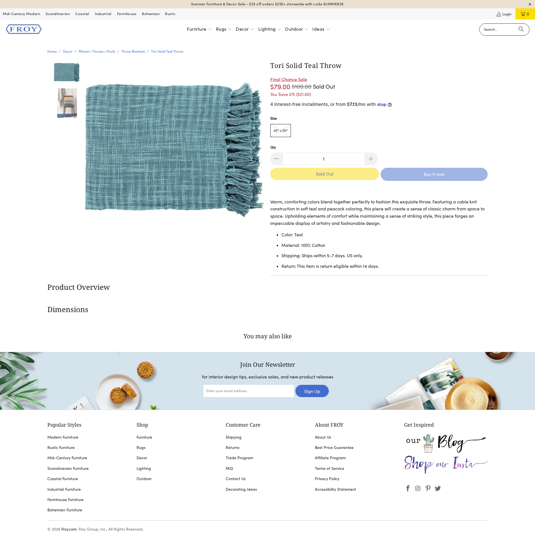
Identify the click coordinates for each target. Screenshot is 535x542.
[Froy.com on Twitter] (438, 488)
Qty (273, 147)
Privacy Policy (327, 478)
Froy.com (69, 529)
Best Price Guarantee (334, 447)
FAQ (229, 468)
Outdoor (144, 478)
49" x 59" (280, 130)
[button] (199, 29)
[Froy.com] (24, 29)
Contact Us (235, 478)
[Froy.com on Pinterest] (428, 488)
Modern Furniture (62, 437)
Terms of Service (329, 468)
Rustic (170, 13)
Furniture (144, 437)
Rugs (141, 447)
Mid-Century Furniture (67, 457)
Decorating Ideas (241, 489)
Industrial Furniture (64, 489)
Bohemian (150, 13)
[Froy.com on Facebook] (408, 488)
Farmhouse (127, 13)
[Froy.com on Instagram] (418, 488)
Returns (232, 447)
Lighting (144, 468)
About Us (323, 437)
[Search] (521, 29)
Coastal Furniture (62, 478)
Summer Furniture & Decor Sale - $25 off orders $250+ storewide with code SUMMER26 (267, 4)
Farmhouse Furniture (65, 499)
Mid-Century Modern (21, 13)
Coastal (82, 13)
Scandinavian (58, 13)
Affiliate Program (330, 457)
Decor (142, 457)
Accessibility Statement (335, 489)
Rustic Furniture (61, 447)
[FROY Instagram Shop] (446, 472)
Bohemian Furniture (64, 509)
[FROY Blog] (446, 451)
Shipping (234, 437)
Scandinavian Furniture (68, 468)
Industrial (103, 13)
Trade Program (239, 457)
